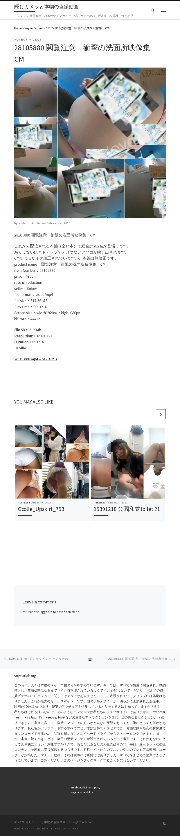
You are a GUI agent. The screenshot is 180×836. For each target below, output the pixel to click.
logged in (46, 612)
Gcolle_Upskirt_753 (41, 508)
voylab (23, 223)
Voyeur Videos (34, 28)
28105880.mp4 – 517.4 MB (35, 358)
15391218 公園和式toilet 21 (127, 508)
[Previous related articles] (150, 414)
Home (18, 28)
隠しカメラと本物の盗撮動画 (46, 822)
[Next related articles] (161, 414)
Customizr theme (67, 828)
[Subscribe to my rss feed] (164, 823)
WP (30, 828)
